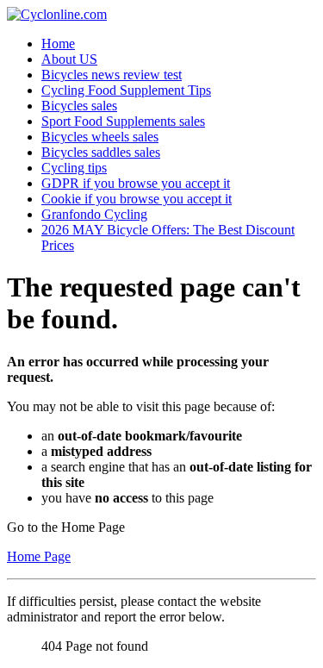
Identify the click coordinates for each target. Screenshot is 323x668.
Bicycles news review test (111, 74)
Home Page (39, 556)
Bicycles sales (79, 105)
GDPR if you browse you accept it (135, 183)
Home (58, 43)
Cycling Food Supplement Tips (126, 90)
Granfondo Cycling (94, 214)
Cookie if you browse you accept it (136, 198)
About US (69, 59)
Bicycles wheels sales (99, 136)
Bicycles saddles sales (100, 152)
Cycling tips (74, 167)
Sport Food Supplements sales (123, 121)
